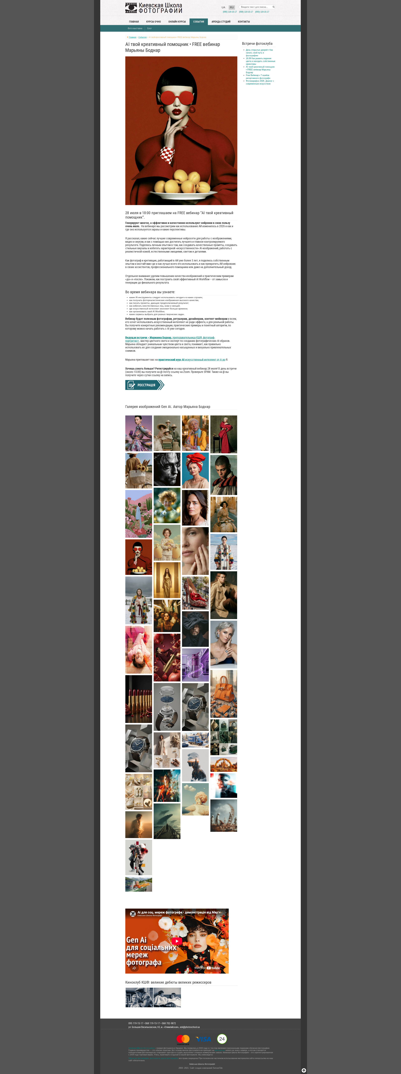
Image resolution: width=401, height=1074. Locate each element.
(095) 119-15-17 (230, 12)
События (198, 21)
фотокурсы (220, 1050)
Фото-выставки (135, 28)
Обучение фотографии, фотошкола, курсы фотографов (153, 1058)
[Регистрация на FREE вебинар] (144, 384)
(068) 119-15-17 (246, 12)
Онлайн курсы (177, 21)
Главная (134, 21)
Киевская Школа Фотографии (141, 1048)
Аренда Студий (221, 21)
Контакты (244, 21)
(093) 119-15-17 (262, 12)
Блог (149, 28)
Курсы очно (153, 21)
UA (223, 7)
